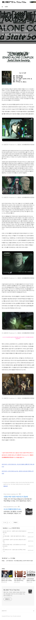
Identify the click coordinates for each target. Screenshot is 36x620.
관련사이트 (4, 610)
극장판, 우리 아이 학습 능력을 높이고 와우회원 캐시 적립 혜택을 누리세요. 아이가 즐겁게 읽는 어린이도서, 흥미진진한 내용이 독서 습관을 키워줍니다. (18, 500)
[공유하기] (7, 522)
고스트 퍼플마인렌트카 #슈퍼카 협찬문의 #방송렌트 (12, 509)
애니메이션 (5, 528)
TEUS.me (4, 613)
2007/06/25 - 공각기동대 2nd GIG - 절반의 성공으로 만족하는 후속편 (17, 472)
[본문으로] (5, 486)
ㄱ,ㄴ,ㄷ (10, 528)
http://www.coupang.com (11, 494)
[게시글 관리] (9, 522)
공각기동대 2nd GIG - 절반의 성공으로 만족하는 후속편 (14, 549)
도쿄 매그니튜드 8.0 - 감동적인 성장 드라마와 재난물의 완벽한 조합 (14, 532)
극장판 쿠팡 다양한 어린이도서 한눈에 (16, 497)
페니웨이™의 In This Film (11, 590)
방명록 (6, 6)
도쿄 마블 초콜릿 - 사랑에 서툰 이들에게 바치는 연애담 (14, 536)
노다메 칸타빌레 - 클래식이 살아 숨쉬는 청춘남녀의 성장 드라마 (14, 540)
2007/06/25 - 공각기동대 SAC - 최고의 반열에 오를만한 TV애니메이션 (18, 465)
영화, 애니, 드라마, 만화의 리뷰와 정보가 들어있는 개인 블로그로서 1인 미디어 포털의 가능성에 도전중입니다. (14, 594)
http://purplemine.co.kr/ (10, 506)
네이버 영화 (4, 616)
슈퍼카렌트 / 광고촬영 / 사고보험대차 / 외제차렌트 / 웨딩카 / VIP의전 (13, 512)
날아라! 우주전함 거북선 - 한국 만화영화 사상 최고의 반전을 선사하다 (14, 545)
